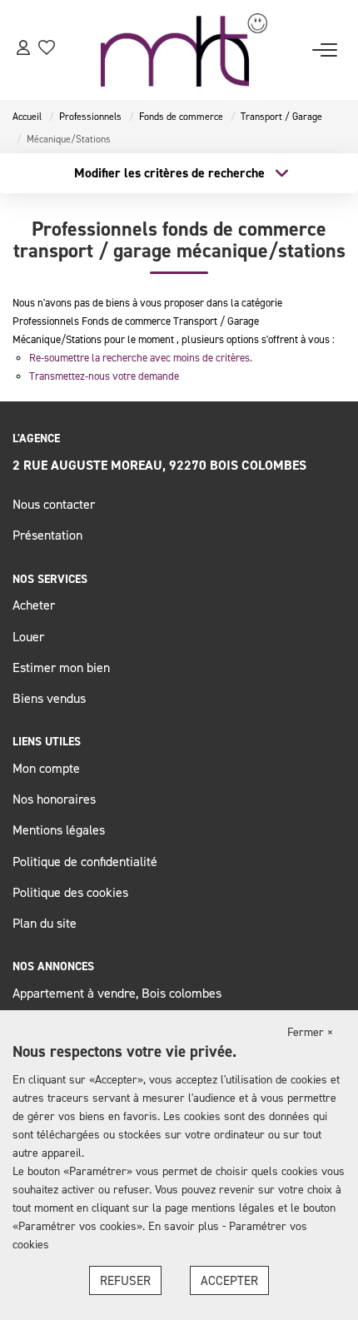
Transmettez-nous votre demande (104, 375)
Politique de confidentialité (84, 861)
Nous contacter (53, 504)
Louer (28, 636)
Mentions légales (58, 829)
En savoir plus (185, 1225)
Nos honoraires (54, 798)
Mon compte (46, 768)
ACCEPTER (229, 1280)
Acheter (33, 604)
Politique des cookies (70, 892)
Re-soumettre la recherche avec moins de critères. (140, 357)
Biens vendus (49, 698)
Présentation (47, 534)
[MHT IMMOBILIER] (184, 50)
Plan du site (44, 922)
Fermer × (310, 1031)
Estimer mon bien (61, 667)
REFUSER (125, 1280)
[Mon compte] (23, 49)
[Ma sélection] (46, 49)
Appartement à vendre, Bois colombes (116, 992)
